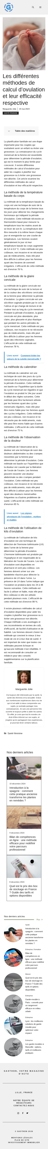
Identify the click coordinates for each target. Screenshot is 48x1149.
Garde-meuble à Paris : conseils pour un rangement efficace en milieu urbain (34, 1005)
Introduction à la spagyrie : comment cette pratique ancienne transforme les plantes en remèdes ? (23, 794)
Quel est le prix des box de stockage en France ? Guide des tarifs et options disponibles (34, 984)
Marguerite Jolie (9, 109)
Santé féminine (10, 113)
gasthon (22, 1131)
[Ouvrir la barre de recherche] (33, 7)
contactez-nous (24, 1106)
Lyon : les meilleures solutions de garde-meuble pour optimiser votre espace (34, 1027)
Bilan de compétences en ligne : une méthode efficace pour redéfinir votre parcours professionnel (23, 843)
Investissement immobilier (24, 1142)
